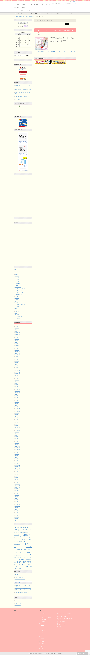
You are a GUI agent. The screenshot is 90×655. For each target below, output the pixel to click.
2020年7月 (17, 359)
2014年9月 (17, 469)
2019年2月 (17, 386)
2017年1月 (17, 425)
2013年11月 (17, 485)
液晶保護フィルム (19, 294)
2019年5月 (17, 381)
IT (15, 269)
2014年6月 (17, 474)
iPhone (24, 530)
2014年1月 (17, 482)
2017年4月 (17, 421)
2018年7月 (17, 397)
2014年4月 (17, 477)
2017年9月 (17, 413)
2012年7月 (17, 510)
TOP (24, 16)
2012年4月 (17, 515)
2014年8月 (17, 471)
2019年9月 (17, 375)
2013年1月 (17, 501)
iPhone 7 (29, 529)
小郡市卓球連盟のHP (19, 577)
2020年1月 (17, 369)
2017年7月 (17, 416)
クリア (24, 541)
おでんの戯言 (17, 582)
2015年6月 (17, 455)
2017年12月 (17, 408)
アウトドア (17, 271)
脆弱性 (20, 568)
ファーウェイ (19, 557)
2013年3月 (17, 498)
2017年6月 (17, 417)
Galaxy (16, 530)
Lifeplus (16, 574)
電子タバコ (17, 314)
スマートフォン (18, 287)
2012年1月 (17, 520)
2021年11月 (17, 334)
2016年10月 (17, 430)
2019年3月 (17, 384)
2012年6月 (17, 512)
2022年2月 (17, 329)
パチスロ (17, 299)
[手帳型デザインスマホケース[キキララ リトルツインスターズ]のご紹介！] (41, 49)
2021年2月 (17, 348)
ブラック (25, 557)
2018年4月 (17, 402)
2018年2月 (17, 405)
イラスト (25, 539)
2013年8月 (17, 490)
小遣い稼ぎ (17, 308)
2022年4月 (17, 326)
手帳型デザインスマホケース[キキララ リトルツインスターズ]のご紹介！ (55, 30)
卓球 (17, 285)
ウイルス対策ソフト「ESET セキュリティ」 (35, 13)
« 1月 (15, 49)
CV (28, 527)
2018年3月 (17, 403)
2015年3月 (17, 460)
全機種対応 (25, 559)
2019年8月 (17, 376)
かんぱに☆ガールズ (23, 537)
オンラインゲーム (18, 541)
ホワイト (17, 559)
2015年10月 (17, 449)
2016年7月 (17, 435)
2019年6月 (17, 380)
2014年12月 (17, 465)
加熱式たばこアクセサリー (21, 304)
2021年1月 (17, 350)
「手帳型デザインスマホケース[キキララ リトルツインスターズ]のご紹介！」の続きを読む (57, 51)
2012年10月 (17, 506)
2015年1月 (17, 463)
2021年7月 (17, 340)
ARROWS (24, 527)
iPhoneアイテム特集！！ (19, 13)
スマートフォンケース (20, 290)
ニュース (17, 298)
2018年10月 (17, 392)
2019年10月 (17, 373)
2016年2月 (17, 443)
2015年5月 (17, 457)
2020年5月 (17, 362)
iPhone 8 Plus (25, 532)
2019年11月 (17, 372)
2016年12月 (17, 427)
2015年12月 (17, 446)
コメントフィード (18, 603)
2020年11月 (17, 353)
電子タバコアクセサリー (20, 316)
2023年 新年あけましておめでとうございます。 (23, 86)
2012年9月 (17, 507)
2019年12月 (17, 370)
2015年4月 (17, 458)
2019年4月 (17, 383)
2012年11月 (17, 504)
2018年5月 (17, 400)
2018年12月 (17, 389)
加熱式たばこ (17, 302)
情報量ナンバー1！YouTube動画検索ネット (23, 575)
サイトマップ (69, 13)
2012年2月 (17, 518)
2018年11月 (17, 391)
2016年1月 (17, 444)
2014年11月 (17, 466)
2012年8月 (17, 509)
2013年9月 (17, 488)
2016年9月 (17, 432)
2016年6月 (17, 436)
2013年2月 (17, 499)
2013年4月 (17, 496)
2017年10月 (17, 411)
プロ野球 (18, 281)
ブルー (29, 557)
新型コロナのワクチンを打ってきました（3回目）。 (23, 93)
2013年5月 (17, 495)
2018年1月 (17, 406)
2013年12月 (17, 484)
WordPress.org (18, 605)
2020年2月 (17, 367)
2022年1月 (17, 331)
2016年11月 (17, 428)
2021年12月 (17, 332)
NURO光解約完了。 (19, 99)
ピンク (15, 557)
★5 (29, 534)
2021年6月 (17, 342)
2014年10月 (17, 468)
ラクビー (18, 283)
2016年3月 (17, 441)
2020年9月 (17, 356)
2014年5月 (17, 476)
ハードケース (26, 555)
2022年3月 (17, 328)
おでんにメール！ (60, 13)
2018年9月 (17, 394)
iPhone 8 (21, 532)
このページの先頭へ (82, 653)
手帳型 (27, 562)
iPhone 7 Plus (16, 532)
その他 (16, 296)
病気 (16, 313)
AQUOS (17, 527)
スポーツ (17, 277)
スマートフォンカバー (20, 547)
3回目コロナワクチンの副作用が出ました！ (23, 89)
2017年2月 (17, 424)
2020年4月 (17, 364)
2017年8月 (17, 414)
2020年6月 (17, 361)
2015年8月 (17, 452)
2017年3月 (17, 422)
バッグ (16, 301)
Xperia (25, 535)
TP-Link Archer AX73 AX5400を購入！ (22, 96)
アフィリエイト (18, 272)
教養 (41, 639)
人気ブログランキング (23, 69)
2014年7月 (17, 473)
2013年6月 (17, 493)
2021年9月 (17, 337)
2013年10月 (17, 487)
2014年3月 (17, 479)
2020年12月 (17, 351)
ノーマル (19, 555)
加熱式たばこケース (20, 306)
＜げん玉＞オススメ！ (50, 13)
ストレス (17, 276)
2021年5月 (17, 343)
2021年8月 (17, 339)
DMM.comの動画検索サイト (20, 579)
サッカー (18, 279)
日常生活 (17, 311)
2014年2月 (17, 480)
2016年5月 (17, 438)
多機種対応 (21, 562)
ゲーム (16, 274)
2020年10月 (17, 354)
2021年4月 (17, 345)
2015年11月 (17, 447)
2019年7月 (17, 378)
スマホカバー (17, 544)
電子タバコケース (19, 318)
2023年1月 (17, 324)
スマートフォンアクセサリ (21, 288)
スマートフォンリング (20, 292)
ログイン (17, 600)
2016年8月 (17, 433)
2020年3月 (17, 365)
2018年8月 (17, 395)
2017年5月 (17, 419)
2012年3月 (17, 517)
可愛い (15, 562)
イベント (22, 539)
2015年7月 (17, 454)
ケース (29, 541)
